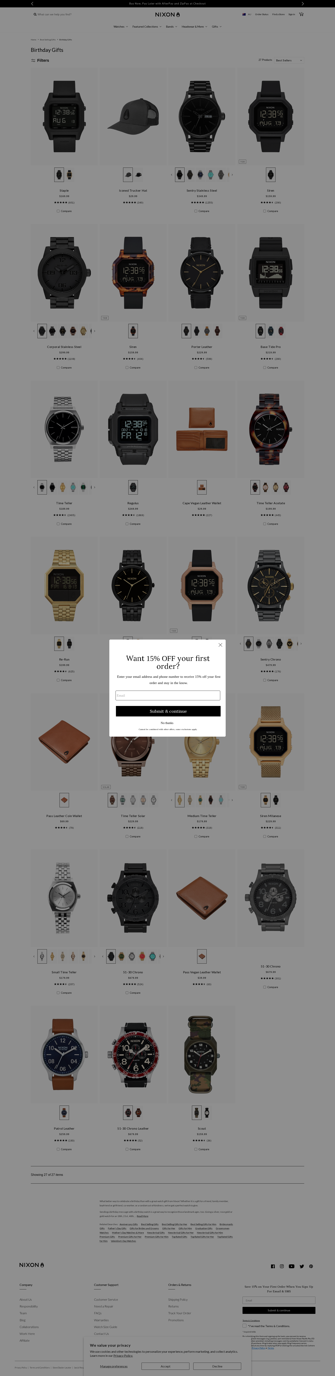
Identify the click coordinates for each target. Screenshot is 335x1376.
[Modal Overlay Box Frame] (167, 688)
